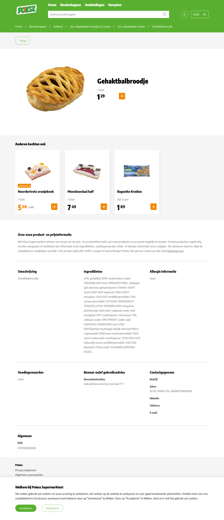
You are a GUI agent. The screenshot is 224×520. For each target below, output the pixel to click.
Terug (22, 40)
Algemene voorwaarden (29, 474)
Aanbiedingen (94, 5)
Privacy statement (25, 470)
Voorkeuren (52, 508)
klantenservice (175, 251)
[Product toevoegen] (122, 96)
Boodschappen (70, 5)
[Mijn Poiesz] (184, 14)
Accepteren (25, 508)
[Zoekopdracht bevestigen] (164, 14)
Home (52, 5)
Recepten (115, 5)
